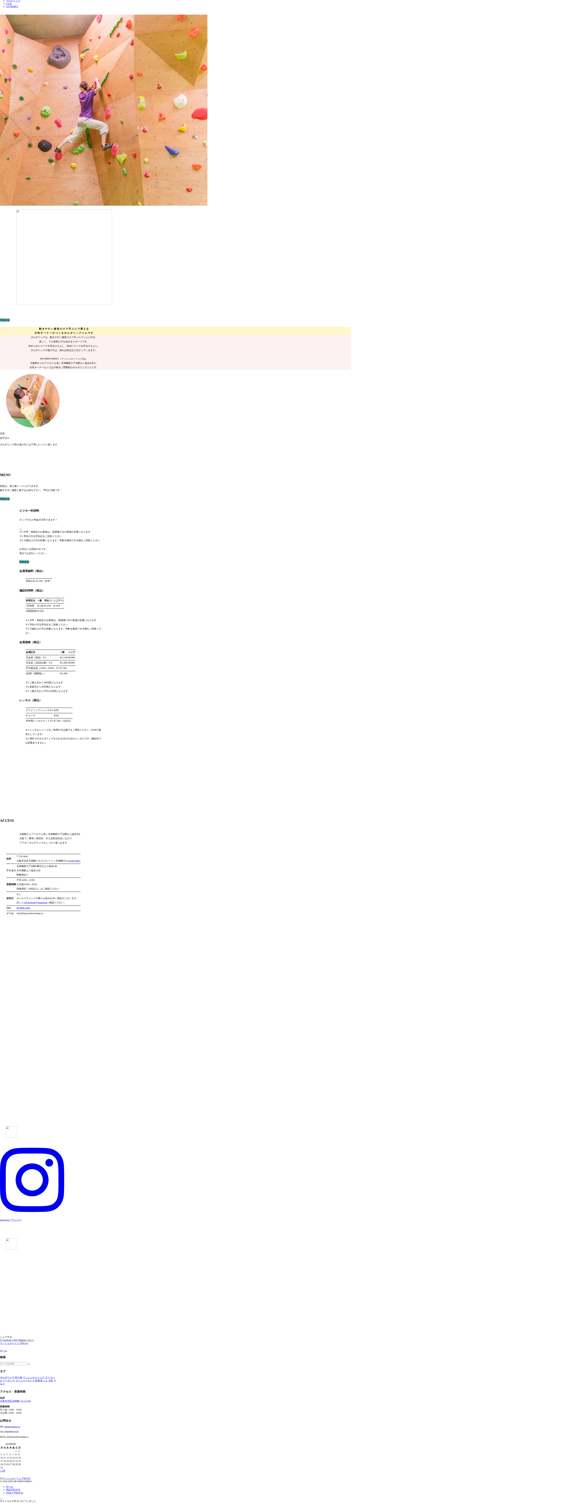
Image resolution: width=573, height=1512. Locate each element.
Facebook (30, 902)
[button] (30, 1340)
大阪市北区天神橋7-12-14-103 (15, 1401)
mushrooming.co (12, 1426)
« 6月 (2, 1471)
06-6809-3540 (23, 908)
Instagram (42, 902)
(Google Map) (73, 861)
